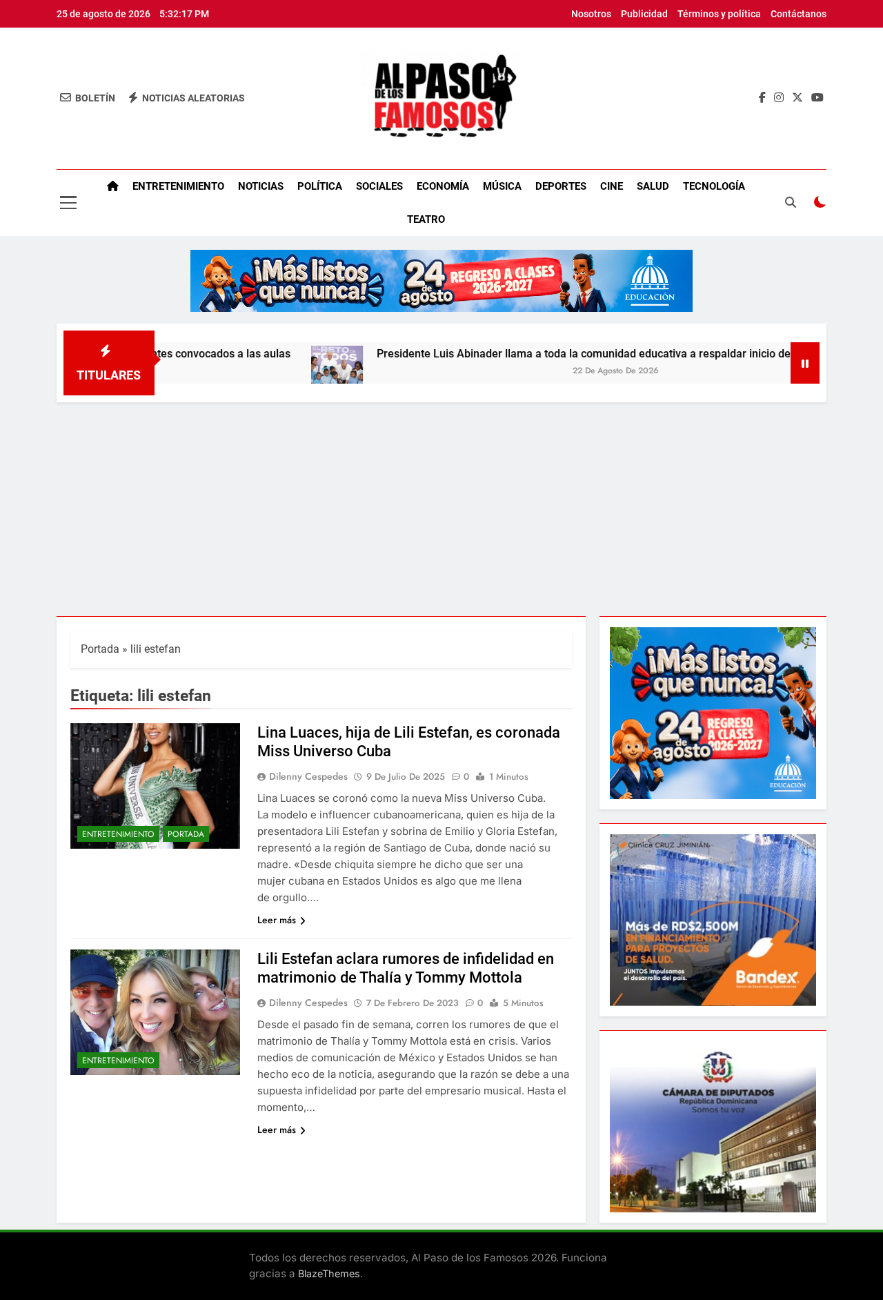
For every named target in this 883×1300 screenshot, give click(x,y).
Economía (443, 186)
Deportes (560, 186)
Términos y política (719, 13)
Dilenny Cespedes (308, 776)
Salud (653, 186)
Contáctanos (798, 13)
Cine (611, 186)
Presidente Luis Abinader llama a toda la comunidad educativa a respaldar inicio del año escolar (576, 353)
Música (502, 186)
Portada (100, 649)
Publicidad (644, 13)
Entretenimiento (178, 186)
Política (319, 186)
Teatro (426, 219)
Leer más (276, 920)
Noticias (261, 186)
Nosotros (591, 13)
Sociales (379, 186)
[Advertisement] (441, 505)
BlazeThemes (329, 1273)
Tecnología (714, 186)
